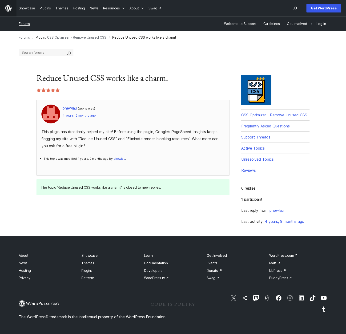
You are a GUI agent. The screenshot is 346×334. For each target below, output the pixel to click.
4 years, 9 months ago (79, 115)
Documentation (156, 263)
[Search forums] (68, 52)
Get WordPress (324, 8)
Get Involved (217, 255)
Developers (153, 271)
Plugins (87, 271)
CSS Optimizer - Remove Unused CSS (76, 37)
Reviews (248, 170)
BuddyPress (280, 278)
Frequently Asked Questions (265, 126)
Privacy (24, 278)
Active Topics (253, 148)
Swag (213, 278)
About (23, 255)
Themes (87, 263)
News (23, 263)
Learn (148, 255)
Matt (274, 263)
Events (212, 263)
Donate (214, 271)
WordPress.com (283, 255)
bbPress (277, 271)
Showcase (89, 255)
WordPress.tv (156, 278)
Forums (24, 24)
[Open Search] (295, 8)
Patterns (88, 278)
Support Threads (255, 137)
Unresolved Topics (257, 159)
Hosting (25, 271)
